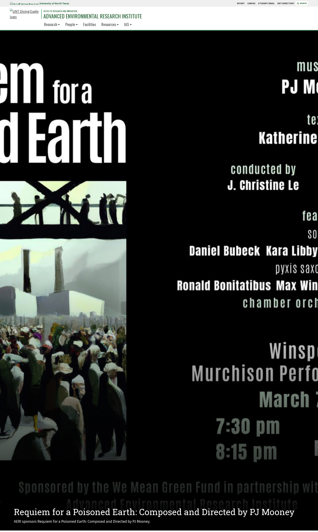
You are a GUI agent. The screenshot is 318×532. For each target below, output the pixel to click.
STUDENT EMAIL (266, 3)
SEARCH (303, 3)
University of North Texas (54, 3)
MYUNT (241, 3)
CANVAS (251, 3)
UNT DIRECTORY (285, 3)
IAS (126, 24)
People (70, 24)
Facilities (89, 24)
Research (50, 24)
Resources (108, 24)
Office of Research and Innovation (60, 11)
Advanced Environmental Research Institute (92, 16)
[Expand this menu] (59, 25)
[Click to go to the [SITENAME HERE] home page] (25, 14)
